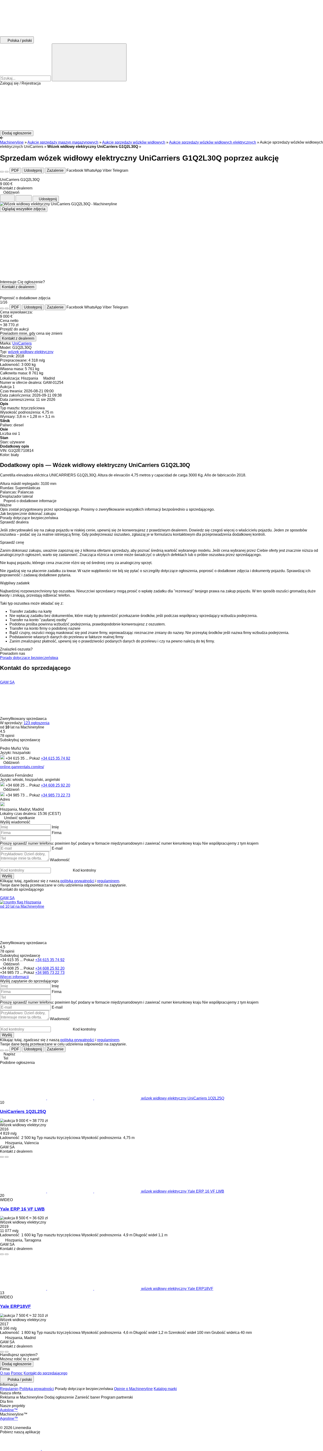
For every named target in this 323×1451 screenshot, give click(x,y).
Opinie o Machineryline (133, 1389)
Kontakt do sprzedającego (45, 1373)
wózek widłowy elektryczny (30, 352)
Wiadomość (60, 860)
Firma (56, 833)
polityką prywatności (77, 881)
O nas (5, 1373)
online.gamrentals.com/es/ (22, 767)
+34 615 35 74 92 (55, 758)
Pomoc (17, 1373)
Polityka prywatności (36, 1389)
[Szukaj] (89, 62)
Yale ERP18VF (15, 1306)
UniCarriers (22, 343)
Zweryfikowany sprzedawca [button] (24, 719)
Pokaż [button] (35, 758)
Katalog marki (165, 1389)
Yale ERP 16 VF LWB (22, 1209)
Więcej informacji (14, 977)
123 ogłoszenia (36, 723)
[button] (161, 108)
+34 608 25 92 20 (55, 785)
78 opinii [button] (7, 736)
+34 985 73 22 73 (55, 795)
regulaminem (108, 881)
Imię (55, 827)
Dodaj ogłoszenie (16, 1364)
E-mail (57, 848)
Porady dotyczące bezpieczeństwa (29, 658)
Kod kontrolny (84, 870)
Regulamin (9, 1389)
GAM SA (7, 682)
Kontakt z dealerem (18, 287)
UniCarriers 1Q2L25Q (23, 1111)
